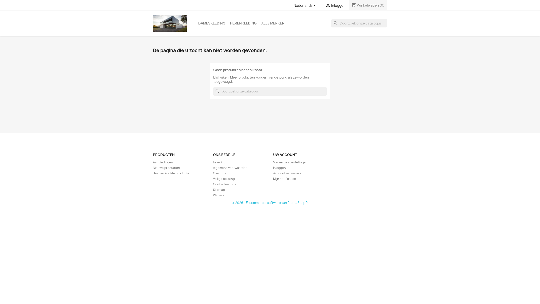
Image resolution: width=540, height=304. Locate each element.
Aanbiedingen (163, 162)
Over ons (219, 173)
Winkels (218, 195)
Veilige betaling (224, 179)
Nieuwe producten (166, 168)
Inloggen (279, 168)
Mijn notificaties (284, 179)
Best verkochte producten (172, 173)
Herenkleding (243, 23)
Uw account (285, 154)
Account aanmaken (287, 173)
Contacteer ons (224, 184)
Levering (219, 162)
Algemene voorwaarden (230, 168)
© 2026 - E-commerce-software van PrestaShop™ (270, 203)
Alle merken (273, 23)
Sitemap (219, 190)
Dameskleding (211, 23)
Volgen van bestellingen (290, 162)
